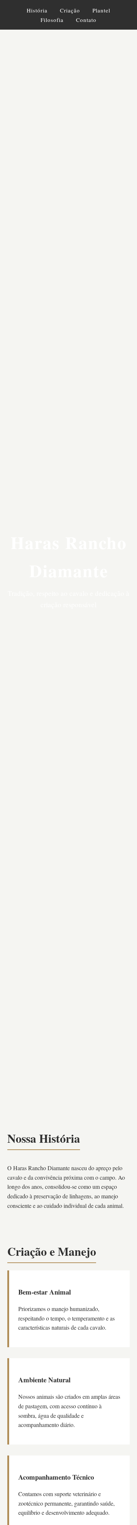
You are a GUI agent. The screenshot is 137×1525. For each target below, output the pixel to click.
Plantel (101, 10)
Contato (86, 19)
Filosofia (52, 19)
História (37, 10)
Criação (70, 10)
